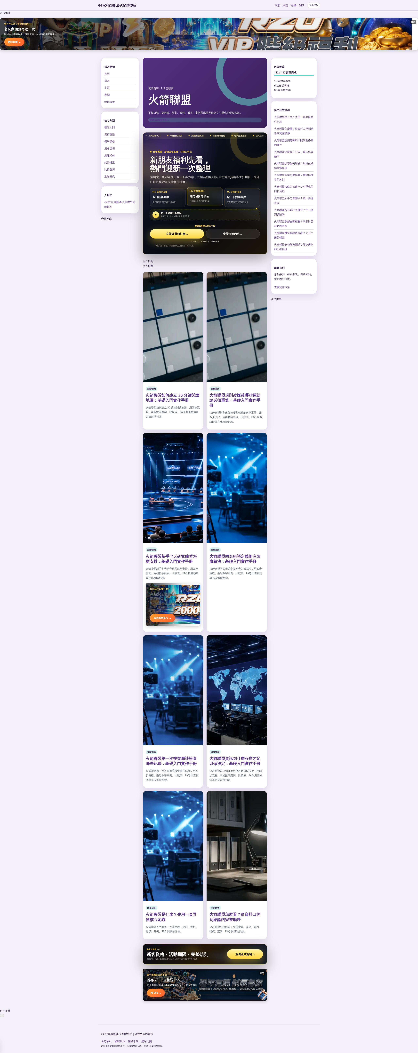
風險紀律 (109, 155)
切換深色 (313, 5)
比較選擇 (109, 169)
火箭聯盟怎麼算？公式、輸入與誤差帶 (293, 154)
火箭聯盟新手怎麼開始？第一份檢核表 (293, 200)
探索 (277, 5)
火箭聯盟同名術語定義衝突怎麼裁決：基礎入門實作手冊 (234, 558)
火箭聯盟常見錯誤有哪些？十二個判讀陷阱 (293, 212)
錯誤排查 (109, 162)
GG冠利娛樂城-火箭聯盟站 (117, 5)
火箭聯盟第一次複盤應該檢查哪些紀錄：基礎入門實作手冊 (171, 761)
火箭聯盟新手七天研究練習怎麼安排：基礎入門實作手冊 (171, 558)
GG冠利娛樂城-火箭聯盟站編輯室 (119, 204)
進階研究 (109, 176)
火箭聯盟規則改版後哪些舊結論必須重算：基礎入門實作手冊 (234, 400)
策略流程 (109, 148)
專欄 (293, 5)
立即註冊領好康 (177, 234)
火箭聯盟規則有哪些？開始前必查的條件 (293, 142)
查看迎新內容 (232, 234)
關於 (301, 5)
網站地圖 (146, 1041)
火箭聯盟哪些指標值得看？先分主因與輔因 (293, 235)
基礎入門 (109, 127)
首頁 (107, 73)
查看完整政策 (282, 287)
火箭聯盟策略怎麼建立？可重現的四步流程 (293, 189)
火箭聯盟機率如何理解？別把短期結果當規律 (293, 166)
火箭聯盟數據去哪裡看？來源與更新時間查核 (293, 224)
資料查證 (109, 134)
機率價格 (109, 141)
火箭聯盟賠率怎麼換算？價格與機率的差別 (293, 177)
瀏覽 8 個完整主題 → (159, 119)
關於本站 (133, 1041)
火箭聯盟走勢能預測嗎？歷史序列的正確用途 (293, 247)
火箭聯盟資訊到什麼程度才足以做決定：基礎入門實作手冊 (234, 761)
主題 (285, 5)
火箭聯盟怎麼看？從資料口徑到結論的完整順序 (234, 916)
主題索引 (106, 1041)
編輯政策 (109, 102)
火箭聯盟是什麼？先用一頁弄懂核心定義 (171, 916)
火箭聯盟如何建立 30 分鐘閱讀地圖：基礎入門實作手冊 (172, 397)
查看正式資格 (245, 954)
